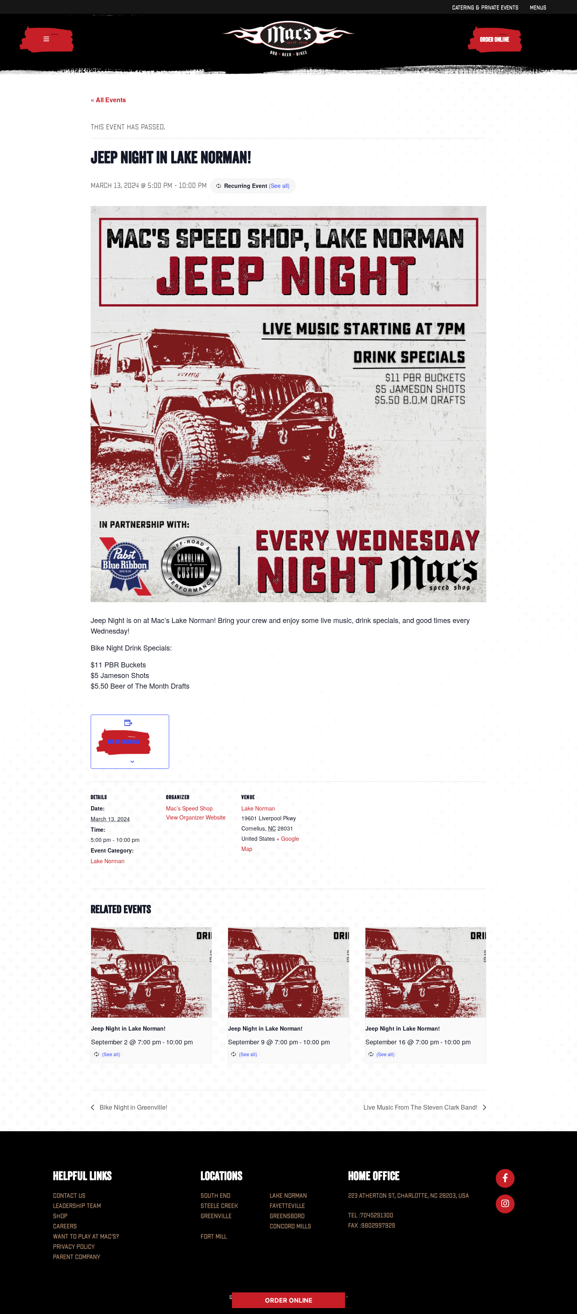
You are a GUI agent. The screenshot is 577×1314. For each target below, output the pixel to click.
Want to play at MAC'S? (86, 1236)
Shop (60, 1216)
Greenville (216, 1216)
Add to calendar (123, 741)
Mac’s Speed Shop (189, 808)
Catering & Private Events (485, 7)
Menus (538, 7)
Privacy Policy (74, 1247)
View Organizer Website (196, 817)
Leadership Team (77, 1206)
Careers (65, 1226)
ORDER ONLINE (288, 1300)
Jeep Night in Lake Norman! (128, 1028)
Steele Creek (219, 1206)
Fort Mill (214, 1236)
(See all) (279, 185)
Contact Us (69, 1196)
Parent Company (76, 1257)
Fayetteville (287, 1206)
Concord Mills (290, 1226)
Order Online (494, 39)
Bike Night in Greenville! (132, 1107)
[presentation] (151, 972)
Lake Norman (107, 861)
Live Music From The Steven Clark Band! (421, 1107)
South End (215, 1196)
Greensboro (287, 1216)
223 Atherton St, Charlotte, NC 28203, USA (408, 1196)
